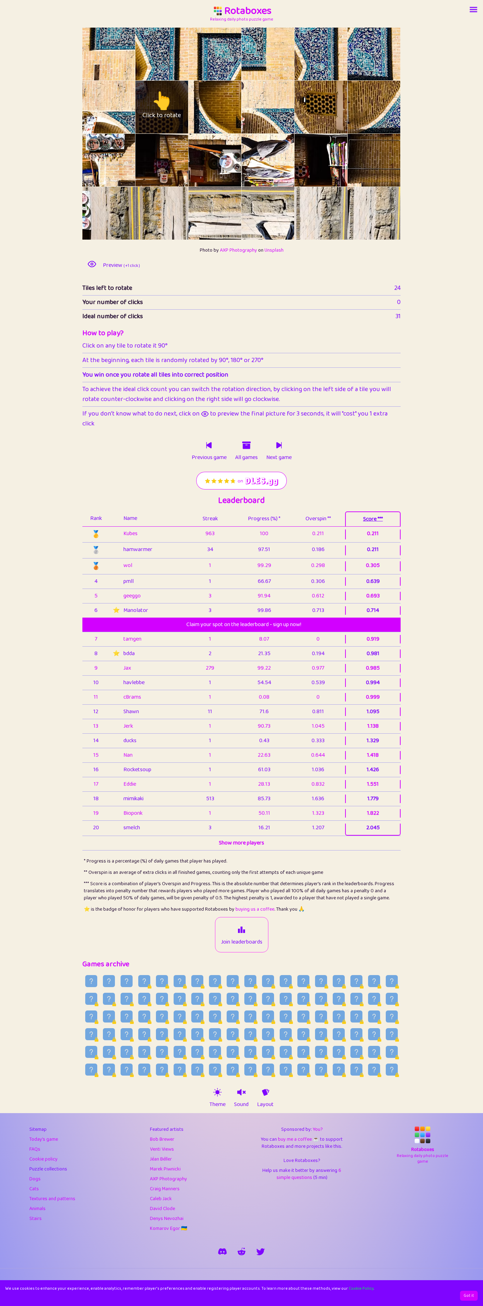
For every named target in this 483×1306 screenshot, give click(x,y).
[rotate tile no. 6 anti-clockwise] (95, 107)
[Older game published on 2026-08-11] (356, 981)
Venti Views (162, 1149)
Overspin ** (318, 518)
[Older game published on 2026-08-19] (215, 981)
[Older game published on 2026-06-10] (179, 1052)
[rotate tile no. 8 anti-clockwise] (201, 107)
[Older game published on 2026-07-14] (215, 1016)
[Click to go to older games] (246, 445)
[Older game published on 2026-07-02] (109, 1034)
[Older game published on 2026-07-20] (109, 1016)
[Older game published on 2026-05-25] (144, 1070)
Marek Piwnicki (165, 1169)
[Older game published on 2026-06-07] (233, 1052)
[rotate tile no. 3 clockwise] (281, 54)
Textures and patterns (52, 1199)
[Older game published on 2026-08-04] (162, 999)
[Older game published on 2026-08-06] (126, 999)
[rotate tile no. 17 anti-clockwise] (361, 160)
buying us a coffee (254, 909)
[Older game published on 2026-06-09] (197, 1052)
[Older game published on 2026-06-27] (197, 1034)
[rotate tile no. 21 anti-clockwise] (255, 213)
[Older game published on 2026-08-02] (197, 999)
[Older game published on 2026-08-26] (91, 981)
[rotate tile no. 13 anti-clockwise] (148, 160)
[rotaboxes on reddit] (241, 1251)
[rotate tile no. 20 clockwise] (228, 213)
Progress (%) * (264, 518)
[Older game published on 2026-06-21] (303, 1034)
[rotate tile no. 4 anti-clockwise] (308, 54)
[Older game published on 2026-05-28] (91, 1070)
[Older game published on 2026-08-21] (179, 981)
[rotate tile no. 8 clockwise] (228, 107)
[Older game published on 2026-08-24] (126, 981)
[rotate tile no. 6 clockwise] (122, 107)
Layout (265, 1104)
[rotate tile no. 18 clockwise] (122, 213)
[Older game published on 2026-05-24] (162, 1070)
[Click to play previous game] (209, 445)
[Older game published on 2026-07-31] (233, 999)
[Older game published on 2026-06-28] (179, 1034)
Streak (210, 518)
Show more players (241, 843)
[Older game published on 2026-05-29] (392, 1052)
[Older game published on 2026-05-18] (268, 1070)
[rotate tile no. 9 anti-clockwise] (255, 107)
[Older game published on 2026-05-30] (374, 1052)
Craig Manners (165, 1189)
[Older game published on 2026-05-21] (215, 1070)
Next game (279, 457)
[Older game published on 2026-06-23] (268, 1034)
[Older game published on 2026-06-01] (339, 1052)
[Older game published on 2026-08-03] (179, 999)
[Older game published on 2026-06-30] (144, 1034)
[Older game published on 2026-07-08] (321, 1016)
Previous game (209, 457)
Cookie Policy (361, 1288)
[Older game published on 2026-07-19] (126, 1016)
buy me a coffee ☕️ (298, 1139)
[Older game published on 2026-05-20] (233, 1070)
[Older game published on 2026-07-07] (339, 1016)
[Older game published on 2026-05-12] (374, 1070)
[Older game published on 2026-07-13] (233, 1016)
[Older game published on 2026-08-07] (109, 999)
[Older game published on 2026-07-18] (144, 1016)
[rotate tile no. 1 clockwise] (175, 54)
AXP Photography (238, 250)
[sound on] (241, 1092)
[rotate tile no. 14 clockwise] (228, 160)
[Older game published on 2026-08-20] (197, 981)
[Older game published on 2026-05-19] (250, 1070)
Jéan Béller (161, 1159)
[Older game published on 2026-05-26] (126, 1070)
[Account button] (473, 9)
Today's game (43, 1139)
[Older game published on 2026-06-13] (126, 1052)
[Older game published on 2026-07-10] (286, 1016)
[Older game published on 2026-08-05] (144, 999)
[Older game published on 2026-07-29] (268, 999)
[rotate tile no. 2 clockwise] (228, 54)
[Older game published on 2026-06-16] (392, 1034)
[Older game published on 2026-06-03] (303, 1052)
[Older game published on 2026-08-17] (250, 981)
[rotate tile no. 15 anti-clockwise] (255, 160)
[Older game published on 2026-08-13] (321, 981)
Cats (34, 1189)
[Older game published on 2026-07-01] (126, 1034)
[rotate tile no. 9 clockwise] (281, 107)
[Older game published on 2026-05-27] (109, 1070)
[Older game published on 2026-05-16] (303, 1070)
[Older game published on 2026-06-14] (109, 1052)
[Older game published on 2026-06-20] (321, 1034)
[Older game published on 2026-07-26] (321, 999)
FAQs (34, 1149)
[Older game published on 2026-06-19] (339, 1034)
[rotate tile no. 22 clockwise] (334, 213)
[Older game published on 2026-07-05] (374, 1016)
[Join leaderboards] (241, 929)
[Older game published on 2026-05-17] (286, 1070)
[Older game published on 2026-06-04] (286, 1052)
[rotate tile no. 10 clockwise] (334, 107)
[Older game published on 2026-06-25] (233, 1034)
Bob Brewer (162, 1139)
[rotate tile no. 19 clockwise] (175, 213)
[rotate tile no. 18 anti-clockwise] (95, 213)
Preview (121, 265)
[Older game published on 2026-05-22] (197, 1070)
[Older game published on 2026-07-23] (374, 999)
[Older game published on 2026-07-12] (250, 1016)
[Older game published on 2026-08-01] (215, 999)
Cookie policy (43, 1159)
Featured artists (167, 1129)
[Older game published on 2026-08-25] (109, 981)
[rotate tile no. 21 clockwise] (281, 213)
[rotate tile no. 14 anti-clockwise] (201, 160)
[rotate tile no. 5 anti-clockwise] (361, 54)
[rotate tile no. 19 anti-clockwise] (148, 213)
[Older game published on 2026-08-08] (91, 999)
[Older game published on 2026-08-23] (144, 981)
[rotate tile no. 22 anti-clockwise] (308, 213)
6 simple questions (309, 1174)
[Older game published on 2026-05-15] (321, 1070)
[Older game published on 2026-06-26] (215, 1034)
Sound (241, 1104)
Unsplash (274, 250)
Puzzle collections (48, 1169)
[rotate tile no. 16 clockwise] (334, 160)
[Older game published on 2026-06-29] (162, 1034)
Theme (217, 1104)
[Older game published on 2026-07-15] (197, 1016)
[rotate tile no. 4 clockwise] (334, 54)
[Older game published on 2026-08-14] (303, 981)
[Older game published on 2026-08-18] (233, 981)
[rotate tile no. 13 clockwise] (175, 160)
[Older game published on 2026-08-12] (339, 981)
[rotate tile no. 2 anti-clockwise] (201, 54)
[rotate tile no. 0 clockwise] (122, 54)
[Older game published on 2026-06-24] (250, 1034)
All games (246, 457)
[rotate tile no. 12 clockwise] (122, 160)
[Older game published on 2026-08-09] (392, 981)
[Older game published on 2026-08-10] (374, 981)
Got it (469, 1295)
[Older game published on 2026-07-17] (162, 1016)
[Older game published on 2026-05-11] (392, 1070)
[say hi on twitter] (260, 1251)
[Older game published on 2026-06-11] (162, 1052)
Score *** (373, 519)
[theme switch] (217, 1092)
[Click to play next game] (279, 445)
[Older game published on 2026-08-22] (162, 981)
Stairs (35, 1218)
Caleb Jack (161, 1199)
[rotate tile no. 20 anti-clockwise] (201, 213)
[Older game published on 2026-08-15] (286, 981)
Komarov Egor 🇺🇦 (168, 1228)
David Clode (162, 1209)
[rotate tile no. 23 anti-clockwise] (361, 213)
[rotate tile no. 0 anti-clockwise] (95, 54)
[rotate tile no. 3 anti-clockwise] (255, 54)
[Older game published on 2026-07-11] (268, 1016)
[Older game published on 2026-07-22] (392, 999)
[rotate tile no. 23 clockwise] (387, 213)
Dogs (35, 1179)
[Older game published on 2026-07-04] (392, 1016)
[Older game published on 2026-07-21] (91, 1016)
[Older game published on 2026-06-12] (144, 1052)
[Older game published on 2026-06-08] (215, 1052)
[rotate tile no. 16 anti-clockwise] (308, 160)
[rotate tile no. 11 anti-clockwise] (361, 107)
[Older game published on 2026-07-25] (339, 999)
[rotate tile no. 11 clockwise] (387, 107)
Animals (37, 1209)
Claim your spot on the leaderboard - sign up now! (243, 624)
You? (318, 1129)
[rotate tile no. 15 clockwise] (281, 160)
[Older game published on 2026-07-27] (303, 999)
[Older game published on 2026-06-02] (321, 1052)
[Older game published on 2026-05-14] (339, 1070)
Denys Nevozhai (167, 1218)
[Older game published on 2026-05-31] (356, 1052)
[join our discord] (222, 1251)
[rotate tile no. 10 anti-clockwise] (308, 107)
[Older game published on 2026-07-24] (356, 999)
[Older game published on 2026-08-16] (268, 981)
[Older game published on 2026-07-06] (356, 1016)
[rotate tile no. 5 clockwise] (387, 54)
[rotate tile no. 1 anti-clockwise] (148, 54)
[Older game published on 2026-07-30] (250, 999)
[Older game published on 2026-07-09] (303, 1016)
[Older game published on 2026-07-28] (286, 999)
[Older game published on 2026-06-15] (91, 1052)
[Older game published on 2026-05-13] (356, 1070)
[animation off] (265, 1092)
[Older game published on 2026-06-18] (356, 1034)
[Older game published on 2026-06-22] (286, 1034)
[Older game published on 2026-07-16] (179, 1016)
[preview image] (92, 264)
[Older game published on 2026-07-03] (91, 1034)
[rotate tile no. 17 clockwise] (387, 160)
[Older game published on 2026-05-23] (179, 1070)
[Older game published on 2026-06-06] (250, 1052)
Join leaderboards (241, 942)
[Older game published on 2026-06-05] (268, 1052)
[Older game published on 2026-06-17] (374, 1034)
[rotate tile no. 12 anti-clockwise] (95, 160)
